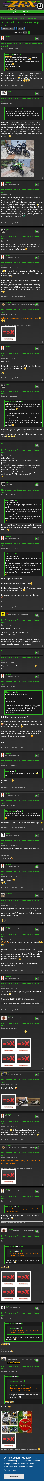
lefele (9, 91)
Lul (2, 443)
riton (7, 613)
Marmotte (10, 1016)
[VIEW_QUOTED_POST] (20, 54)
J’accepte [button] (14, 1477)
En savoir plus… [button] (11, 1470)
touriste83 (10, 54)
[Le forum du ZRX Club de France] (22, 5)
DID (7, 229)
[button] (24, 32)
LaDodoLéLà (8, 36)
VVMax (8, 833)
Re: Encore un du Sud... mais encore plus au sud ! (21, 45)
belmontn (9, 893)
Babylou (9, 1358)
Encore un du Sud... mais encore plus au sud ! (21, 24)
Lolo (9, 1072)
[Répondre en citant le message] (37, 38)
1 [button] (26, 32)
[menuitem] (17, 11)
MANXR (8, 303)
